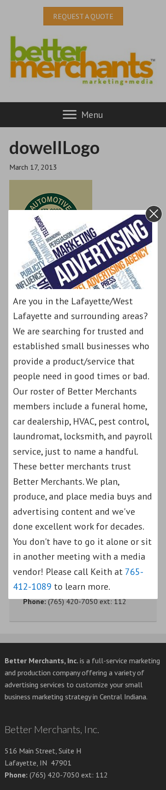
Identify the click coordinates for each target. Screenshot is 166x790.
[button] (153, 213)
